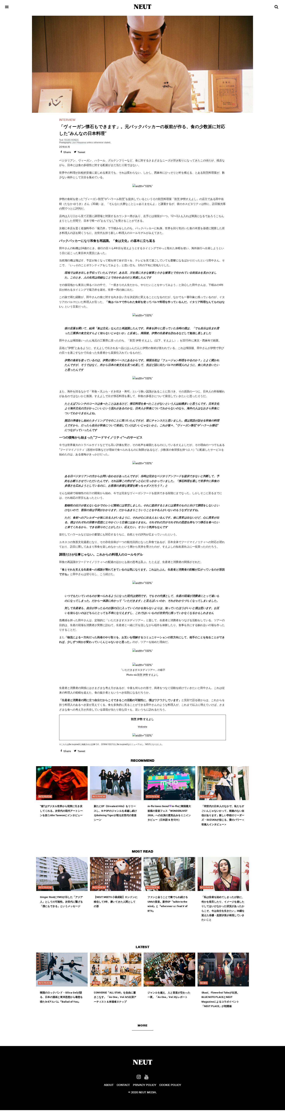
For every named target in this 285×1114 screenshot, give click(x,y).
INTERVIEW (67, 120)
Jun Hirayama (79, 142)
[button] (142, 1025)
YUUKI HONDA (71, 140)
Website (142, 726)
